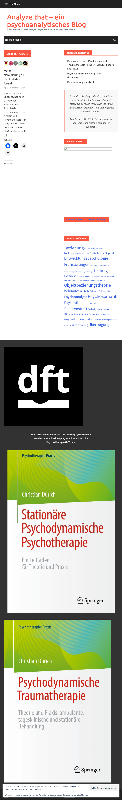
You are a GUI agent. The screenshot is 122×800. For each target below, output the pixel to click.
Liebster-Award (82, 280)
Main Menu (15, 39)
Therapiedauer (81, 314)
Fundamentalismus (97, 265)
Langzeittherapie (70, 280)
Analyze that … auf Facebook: (86, 219)
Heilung (101, 270)
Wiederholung (80, 325)
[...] (5, 134)
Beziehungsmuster (93, 248)
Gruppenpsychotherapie (84, 272)
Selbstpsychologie (98, 309)
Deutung (101, 253)
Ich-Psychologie (84, 276)
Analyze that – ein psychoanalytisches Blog (46, 20)
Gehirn (106, 265)
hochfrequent (71, 275)
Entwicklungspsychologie (86, 258)
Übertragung (98, 324)
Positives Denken (105, 291)
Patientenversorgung (76, 290)
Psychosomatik (102, 296)
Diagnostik (110, 253)
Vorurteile (67, 325)
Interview (93, 276)
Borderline (85, 253)
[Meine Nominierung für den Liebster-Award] (16, 63)
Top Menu (14, 4)
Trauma (93, 314)
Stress (68, 314)
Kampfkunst (101, 276)
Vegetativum (98, 320)
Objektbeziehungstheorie (87, 285)
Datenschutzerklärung (78, 795)
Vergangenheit (108, 320)
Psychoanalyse (75, 296)
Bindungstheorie (72, 253)
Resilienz (93, 303)
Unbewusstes (84, 319)
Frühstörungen (76, 264)
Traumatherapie (103, 315)
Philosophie (94, 291)
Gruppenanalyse (70, 272)
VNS (115, 320)
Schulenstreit (75, 308)
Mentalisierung (93, 280)
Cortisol (94, 253)
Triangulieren (69, 320)
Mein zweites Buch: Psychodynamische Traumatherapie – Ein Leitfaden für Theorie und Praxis (90, 64)
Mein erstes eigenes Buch (81, 82)
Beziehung (74, 248)
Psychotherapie (76, 302)
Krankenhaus (111, 276)
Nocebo (102, 280)
